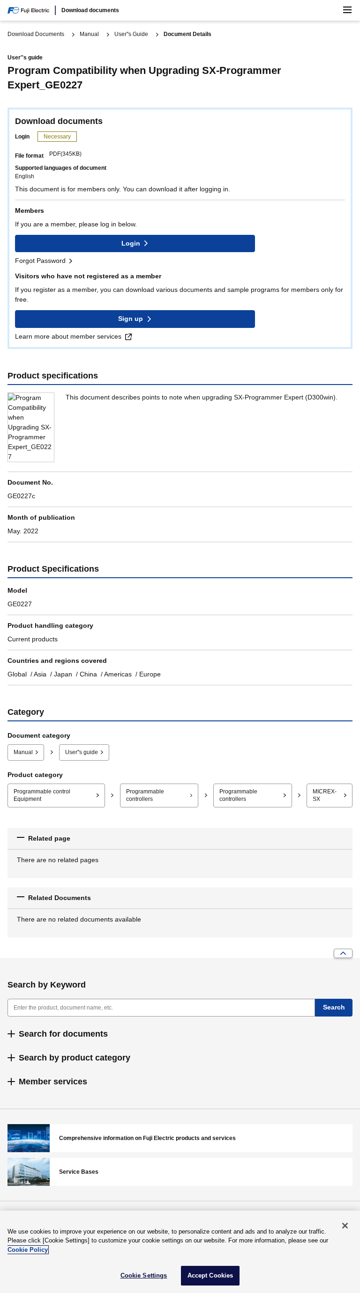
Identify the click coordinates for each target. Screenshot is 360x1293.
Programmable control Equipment (42, 795)
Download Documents (36, 34)
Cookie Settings (143, 1275)
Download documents (90, 10)
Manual (89, 34)
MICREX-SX (325, 795)
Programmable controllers (145, 795)
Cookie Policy (28, 1249)
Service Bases (180, 1172)
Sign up (130, 318)
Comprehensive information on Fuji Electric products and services (180, 1138)
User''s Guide (131, 34)
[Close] (345, 1225)
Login (130, 243)
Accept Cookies (210, 1275)
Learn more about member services (68, 336)
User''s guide (81, 752)
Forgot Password (40, 260)
